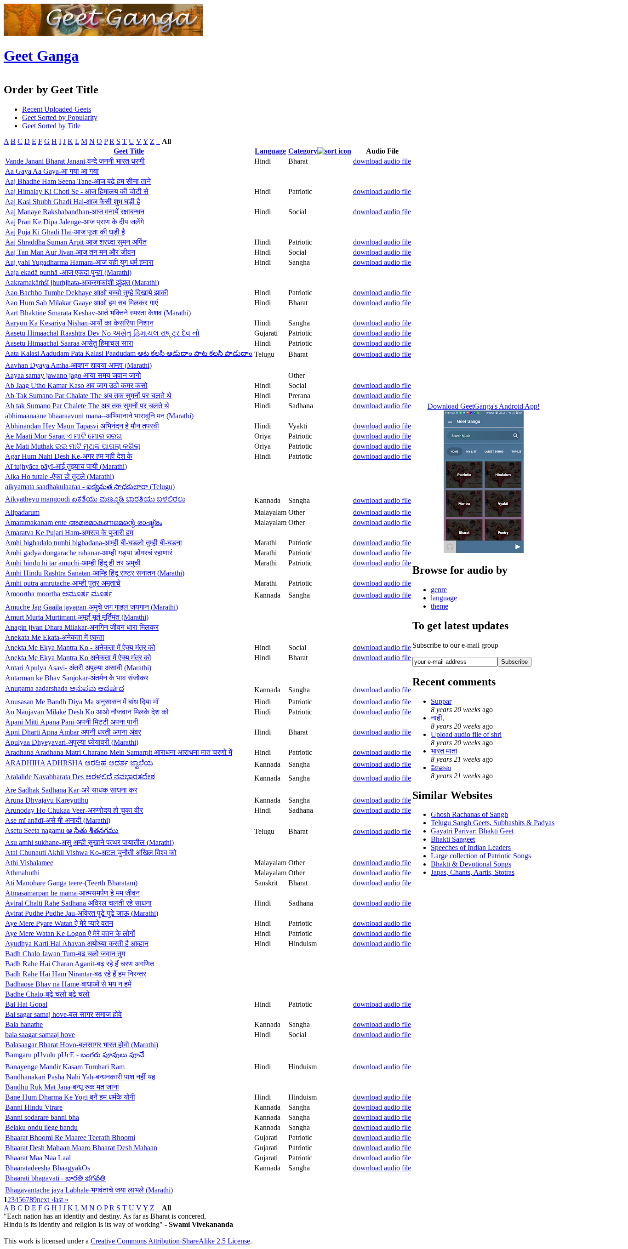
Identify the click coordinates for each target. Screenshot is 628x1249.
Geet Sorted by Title (51, 126)
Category (302, 151)
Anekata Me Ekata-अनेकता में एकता (54, 637)
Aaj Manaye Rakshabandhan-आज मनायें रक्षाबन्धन (74, 212)
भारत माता (444, 751)
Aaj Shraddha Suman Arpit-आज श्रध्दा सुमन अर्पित (76, 242)
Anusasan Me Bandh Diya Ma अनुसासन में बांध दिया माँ (82, 702)
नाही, (437, 718)
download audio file (382, 161)
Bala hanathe (24, 1024)
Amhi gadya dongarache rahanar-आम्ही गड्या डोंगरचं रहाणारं (88, 553)
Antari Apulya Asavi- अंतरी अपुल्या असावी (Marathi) (78, 668)
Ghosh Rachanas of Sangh (469, 814)
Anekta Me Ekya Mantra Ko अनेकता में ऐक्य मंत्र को (78, 658)
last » (61, 1199)
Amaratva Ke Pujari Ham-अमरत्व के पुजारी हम (69, 532)
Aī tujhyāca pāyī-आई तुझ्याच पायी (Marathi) (66, 466)
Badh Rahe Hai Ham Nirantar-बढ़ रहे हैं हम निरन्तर (75, 974)
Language (270, 151)
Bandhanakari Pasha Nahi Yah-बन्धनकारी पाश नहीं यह (80, 1077)
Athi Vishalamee (29, 863)
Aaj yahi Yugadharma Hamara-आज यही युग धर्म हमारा (79, 262)
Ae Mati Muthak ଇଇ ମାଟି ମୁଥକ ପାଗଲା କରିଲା (72, 446)
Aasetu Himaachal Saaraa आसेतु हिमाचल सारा (69, 343)
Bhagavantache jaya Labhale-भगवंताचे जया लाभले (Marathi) (89, 1190)
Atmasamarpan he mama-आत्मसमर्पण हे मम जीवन (72, 893)
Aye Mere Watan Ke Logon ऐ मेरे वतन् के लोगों (70, 933)
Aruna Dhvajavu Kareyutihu (46, 800)
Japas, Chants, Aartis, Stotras (472, 872)
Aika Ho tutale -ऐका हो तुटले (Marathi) (59, 476)
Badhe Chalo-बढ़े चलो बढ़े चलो (47, 994)
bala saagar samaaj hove (40, 1034)
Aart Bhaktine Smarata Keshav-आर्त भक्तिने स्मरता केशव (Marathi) (98, 313)
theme (439, 606)
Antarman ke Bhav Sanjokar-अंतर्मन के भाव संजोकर (76, 678)
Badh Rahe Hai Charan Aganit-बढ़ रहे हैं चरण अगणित (79, 964)
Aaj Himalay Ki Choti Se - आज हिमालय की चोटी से (76, 191)
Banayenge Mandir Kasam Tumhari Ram (65, 1067)
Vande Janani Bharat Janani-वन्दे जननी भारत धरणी (75, 161)
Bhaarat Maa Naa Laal (38, 1158)
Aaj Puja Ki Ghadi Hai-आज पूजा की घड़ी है (65, 232)
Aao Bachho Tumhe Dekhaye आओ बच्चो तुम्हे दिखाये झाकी (86, 293)
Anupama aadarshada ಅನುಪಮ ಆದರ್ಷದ (64, 688)
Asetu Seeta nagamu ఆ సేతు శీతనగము (62, 830)
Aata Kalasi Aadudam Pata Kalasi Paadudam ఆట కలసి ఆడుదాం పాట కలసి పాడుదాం (128, 353)
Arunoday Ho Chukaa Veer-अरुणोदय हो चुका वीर (74, 810)
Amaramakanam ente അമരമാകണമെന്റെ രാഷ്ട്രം (83, 522)
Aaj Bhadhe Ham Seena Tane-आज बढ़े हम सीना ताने (78, 181)
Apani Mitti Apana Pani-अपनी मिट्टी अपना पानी (71, 722)
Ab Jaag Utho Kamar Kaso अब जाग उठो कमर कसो (76, 385)
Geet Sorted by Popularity (59, 117)
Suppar (441, 701)
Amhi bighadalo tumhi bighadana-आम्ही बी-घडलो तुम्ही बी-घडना (93, 543)
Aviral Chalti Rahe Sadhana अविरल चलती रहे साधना (78, 903)
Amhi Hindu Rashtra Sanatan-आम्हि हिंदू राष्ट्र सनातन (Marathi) (94, 573)
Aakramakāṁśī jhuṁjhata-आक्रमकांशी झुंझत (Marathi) (82, 282)
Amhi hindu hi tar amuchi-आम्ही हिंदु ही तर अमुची (73, 563)
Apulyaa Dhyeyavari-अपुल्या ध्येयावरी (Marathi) (71, 742)
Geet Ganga (41, 55)
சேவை (441, 767)
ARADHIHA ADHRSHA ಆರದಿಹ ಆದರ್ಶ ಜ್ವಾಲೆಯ (79, 763)
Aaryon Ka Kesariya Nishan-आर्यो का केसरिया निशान (79, 323)
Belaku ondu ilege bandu (41, 1127)
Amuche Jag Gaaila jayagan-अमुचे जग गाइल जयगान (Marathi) (91, 607)
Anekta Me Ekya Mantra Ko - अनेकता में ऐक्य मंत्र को (80, 647)
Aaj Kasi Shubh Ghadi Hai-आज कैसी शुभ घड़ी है (72, 201)
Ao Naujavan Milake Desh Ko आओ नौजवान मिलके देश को (87, 712)
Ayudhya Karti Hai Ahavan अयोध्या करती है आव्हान (76, 943)
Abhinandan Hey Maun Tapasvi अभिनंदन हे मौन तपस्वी (82, 426)
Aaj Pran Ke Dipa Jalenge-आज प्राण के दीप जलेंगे (74, 222)
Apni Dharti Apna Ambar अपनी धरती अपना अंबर (73, 732)
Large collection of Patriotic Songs (481, 856)
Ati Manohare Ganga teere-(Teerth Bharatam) (71, 883)
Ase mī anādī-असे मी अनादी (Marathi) (57, 820)
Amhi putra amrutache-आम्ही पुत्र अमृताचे (62, 583)
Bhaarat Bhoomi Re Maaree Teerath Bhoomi (70, 1137)
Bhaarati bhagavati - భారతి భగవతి (55, 1178)
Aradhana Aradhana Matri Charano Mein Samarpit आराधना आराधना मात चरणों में (118, 752)
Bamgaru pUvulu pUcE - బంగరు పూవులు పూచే (74, 1055)
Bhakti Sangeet (453, 839)
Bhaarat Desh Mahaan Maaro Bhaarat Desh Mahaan (81, 1148)
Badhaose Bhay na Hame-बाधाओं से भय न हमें (68, 984)
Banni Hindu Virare (34, 1107)
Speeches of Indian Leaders (471, 847)
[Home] (103, 33)
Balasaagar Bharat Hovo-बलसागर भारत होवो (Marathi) (81, 1045)
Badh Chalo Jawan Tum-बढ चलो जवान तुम (65, 954)
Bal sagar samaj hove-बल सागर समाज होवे (63, 1014)
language (444, 598)
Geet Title (129, 151)
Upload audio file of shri (466, 734)
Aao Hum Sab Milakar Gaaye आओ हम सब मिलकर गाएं (81, 303)
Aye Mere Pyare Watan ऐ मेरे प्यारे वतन (59, 923)
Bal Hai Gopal (26, 1004)
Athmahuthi (22, 873)
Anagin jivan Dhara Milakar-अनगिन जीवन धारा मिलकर (82, 627)
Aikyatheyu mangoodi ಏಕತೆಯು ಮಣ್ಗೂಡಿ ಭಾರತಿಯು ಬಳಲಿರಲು (95, 499)
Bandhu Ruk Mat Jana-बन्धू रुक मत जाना (62, 1087)
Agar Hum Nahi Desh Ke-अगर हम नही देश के (68, 456)
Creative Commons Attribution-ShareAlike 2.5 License (170, 1241)
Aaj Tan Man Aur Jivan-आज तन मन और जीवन (70, 252)
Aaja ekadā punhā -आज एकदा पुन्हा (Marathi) (68, 272)
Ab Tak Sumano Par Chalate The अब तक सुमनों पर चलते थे (88, 395)
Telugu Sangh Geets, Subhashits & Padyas (492, 823)
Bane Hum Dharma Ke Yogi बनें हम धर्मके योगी (70, 1097)
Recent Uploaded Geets (56, 109)
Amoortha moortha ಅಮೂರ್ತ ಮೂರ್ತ (58, 594)
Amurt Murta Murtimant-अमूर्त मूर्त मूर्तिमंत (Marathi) (76, 617)
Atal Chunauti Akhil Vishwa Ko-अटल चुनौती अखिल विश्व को (91, 852)
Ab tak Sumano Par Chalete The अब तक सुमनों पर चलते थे (87, 406)
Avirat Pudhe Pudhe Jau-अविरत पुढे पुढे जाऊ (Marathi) (81, 913)
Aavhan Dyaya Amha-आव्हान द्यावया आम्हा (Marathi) (78, 365)
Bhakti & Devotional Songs (471, 864)
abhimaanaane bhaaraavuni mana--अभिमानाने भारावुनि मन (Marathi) (99, 416)
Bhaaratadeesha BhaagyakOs (47, 1168)
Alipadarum (22, 512)
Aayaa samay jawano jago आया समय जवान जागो (73, 375)
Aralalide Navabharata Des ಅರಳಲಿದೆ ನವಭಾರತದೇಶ (80, 777)
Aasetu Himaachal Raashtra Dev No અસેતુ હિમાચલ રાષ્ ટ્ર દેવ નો (102, 333)
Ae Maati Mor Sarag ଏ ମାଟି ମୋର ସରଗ (63, 436)
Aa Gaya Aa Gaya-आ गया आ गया (52, 171)
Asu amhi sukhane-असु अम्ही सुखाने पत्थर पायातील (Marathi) (89, 842)
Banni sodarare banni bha (42, 1117)
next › (45, 1199)
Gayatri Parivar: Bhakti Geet (472, 831)
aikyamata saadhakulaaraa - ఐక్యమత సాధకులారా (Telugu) (90, 486)
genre (439, 589)
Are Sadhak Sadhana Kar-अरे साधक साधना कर (71, 790)
